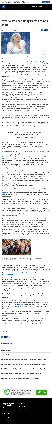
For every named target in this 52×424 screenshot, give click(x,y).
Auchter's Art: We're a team (8, 355)
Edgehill (20, 273)
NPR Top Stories (9, 331)
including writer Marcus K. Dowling (38, 287)
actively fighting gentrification (10, 274)
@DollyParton (16, 132)
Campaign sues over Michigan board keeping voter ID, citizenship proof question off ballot (23, 359)
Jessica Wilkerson (14, 189)
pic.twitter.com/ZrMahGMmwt (31, 134)
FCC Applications (43, 406)
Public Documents (23, 409)
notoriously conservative (9, 112)
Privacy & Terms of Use (44, 404)
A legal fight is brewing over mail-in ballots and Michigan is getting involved (20, 378)
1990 (17, 174)
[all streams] (50, 7)
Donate (46, 2)
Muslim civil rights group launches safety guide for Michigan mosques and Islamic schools (23, 364)
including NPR (28, 62)
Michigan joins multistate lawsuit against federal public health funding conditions (21, 373)
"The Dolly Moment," (15, 304)
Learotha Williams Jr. (14, 229)
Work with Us (22, 406)
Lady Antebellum (30, 259)
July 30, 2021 (33, 137)
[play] (4, 7)
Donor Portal (37, 2)
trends (21, 220)
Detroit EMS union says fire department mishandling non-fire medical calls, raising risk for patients (25, 369)
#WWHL (9, 132)
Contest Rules (33, 406)
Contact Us (21, 403)
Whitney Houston (34, 63)
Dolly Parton (43, 62)
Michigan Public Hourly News (33, 404)
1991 (22, 174)
